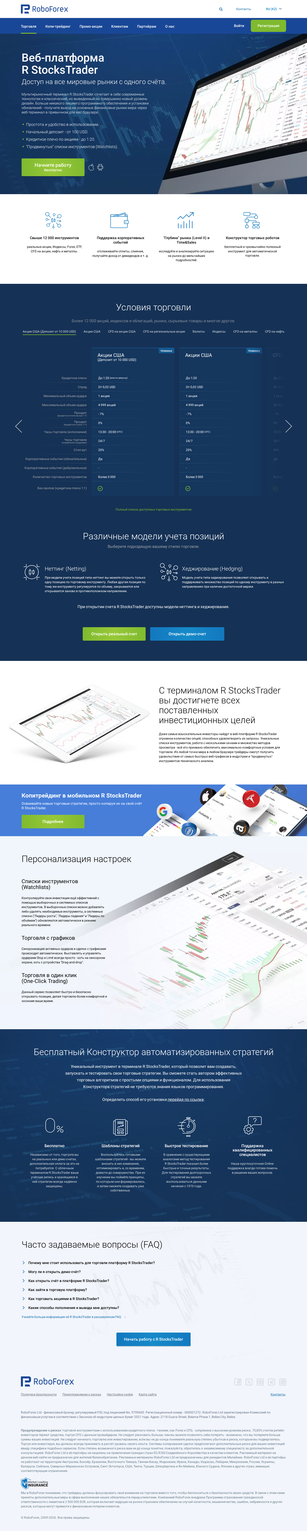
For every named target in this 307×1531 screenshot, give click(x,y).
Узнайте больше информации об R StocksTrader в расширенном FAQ (71, 1317)
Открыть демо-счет (187, 633)
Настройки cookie (120, 1394)
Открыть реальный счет (114, 633)
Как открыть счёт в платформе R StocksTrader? (68, 1281)
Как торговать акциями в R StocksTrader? (63, 1299)
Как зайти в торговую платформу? (57, 1290)
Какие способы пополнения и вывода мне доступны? (73, 1308)
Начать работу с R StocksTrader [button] (153, 1339)
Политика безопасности (39, 1394)
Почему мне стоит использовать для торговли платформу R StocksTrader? (91, 1263)
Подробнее (52, 821)
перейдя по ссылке (186, 1099)
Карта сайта (148, 1394)
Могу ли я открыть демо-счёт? (54, 1272)
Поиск (150, 9)
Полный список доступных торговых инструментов (153, 509)
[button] (44, 8)
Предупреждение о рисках (81, 1394)
